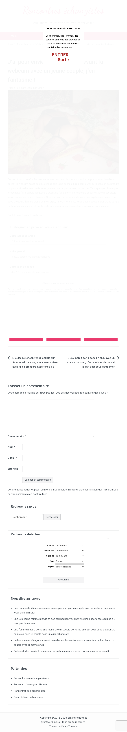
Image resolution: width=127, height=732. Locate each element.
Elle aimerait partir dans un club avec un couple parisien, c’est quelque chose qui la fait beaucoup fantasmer (91, 362)
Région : (51, 567)
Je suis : (51, 545)
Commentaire (17, 436)
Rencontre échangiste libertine (31, 684)
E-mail (12, 457)
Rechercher (63, 579)
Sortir (63, 59)
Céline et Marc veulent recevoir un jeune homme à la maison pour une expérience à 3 (61, 651)
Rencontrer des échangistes (30, 690)
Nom (11, 447)
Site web (13, 468)
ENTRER (60, 54)
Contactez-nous (51, 722)
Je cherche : (49, 550)
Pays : (52, 561)
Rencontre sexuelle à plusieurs (31, 678)
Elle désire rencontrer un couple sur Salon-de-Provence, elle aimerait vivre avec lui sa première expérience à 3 (34, 362)
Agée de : (50, 556)
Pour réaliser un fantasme (28, 697)
